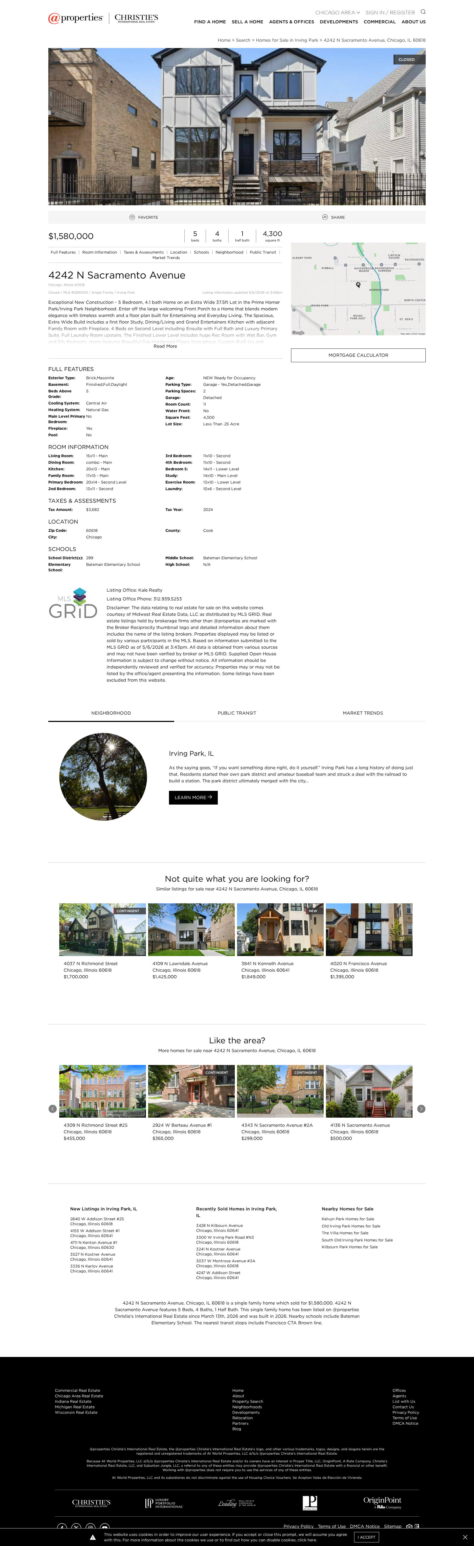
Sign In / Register (390, 12)
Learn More (191, 797)
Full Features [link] (64, 252)
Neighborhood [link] (230, 252)
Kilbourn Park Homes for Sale (350, 1247)
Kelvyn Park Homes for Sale (348, 1219)
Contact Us (403, 1407)
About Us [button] (414, 21)
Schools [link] (202, 252)
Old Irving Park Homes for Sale (351, 1226)
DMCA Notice (405, 1423)
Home (238, 1390)
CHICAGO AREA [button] (335, 12)
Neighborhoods (247, 1407)
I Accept (367, 1537)
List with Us (404, 1401)
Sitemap (393, 1526)
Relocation (242, 1418)
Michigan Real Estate (75, 1407)
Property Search (247, 1401)
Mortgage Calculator (358, 355)
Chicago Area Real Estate (79, 1396)
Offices (399, 1390)
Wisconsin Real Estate (76, 1412)
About (238, 1396)
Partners (240, 1423)
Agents (399, 1396)
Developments (339, 21)
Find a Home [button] (210, 21)
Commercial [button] (380, 21)
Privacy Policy (406, 1412)
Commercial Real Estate (77, 1390)
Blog (236, 1429)
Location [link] (179, 252)
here (311, 1540)
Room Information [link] (100, 252)
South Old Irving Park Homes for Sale (357, 1240)
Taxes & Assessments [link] (144, 252)
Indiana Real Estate (73, 1401)
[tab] (111, 713)
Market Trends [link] (166, 257)
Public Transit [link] (263, 252)
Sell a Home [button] (247, 21)
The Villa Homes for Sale (345, 1233)
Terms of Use (405, 1418)
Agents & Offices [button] (291, 21)
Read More (165, 346)
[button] (358, 289)
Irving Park (126, 292)
